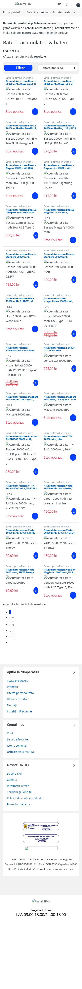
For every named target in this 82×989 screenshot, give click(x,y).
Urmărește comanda (20, 752)
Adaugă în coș (33, 111)
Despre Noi (14, 773)
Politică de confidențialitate (25, 798)
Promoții (12, 687)
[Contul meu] (68, 3)
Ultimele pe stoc (17, 699)
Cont (10, 733)
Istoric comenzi (17, 745)
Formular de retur (18, 804)
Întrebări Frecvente (19, 711)
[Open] (6, 4)
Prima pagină (11, 12)
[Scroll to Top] (4, 926)
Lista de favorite (17, 739)
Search (60, 4)
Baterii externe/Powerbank (19, 77)
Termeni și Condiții (19, 792)
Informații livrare (18, 786)
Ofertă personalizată (20, 693)
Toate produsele (17, 680)
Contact (12, 780)
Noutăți (12, 705)
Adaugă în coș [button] (71, 151)
